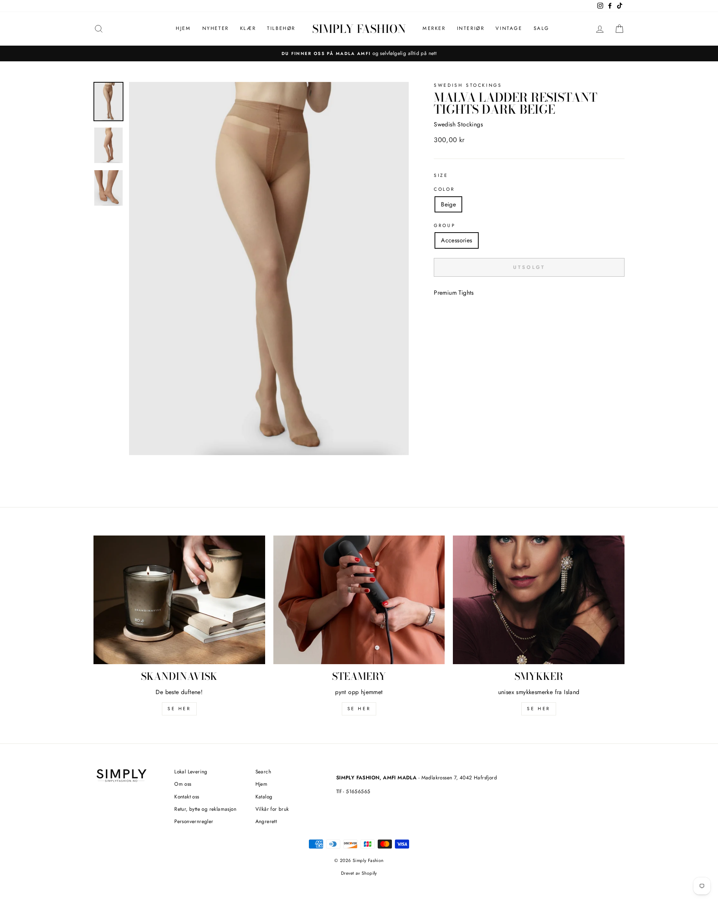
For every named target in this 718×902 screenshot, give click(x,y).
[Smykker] (539, 600)
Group (444, 225)
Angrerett (266, 821)
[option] (359, 53)
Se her (359, 708)
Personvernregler (193, 821)
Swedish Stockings (468, 85)
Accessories (456, 240)
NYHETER (215, 28)
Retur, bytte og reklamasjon (205, 809)
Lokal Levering (191, 771)
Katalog (264, 796)
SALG (541, 28)
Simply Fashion (359, 28)
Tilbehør (281, 28)
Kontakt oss (186, 796)
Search (263, 771)
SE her (179, 708)
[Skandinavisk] (179, 600)
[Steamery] (359, 600)
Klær (248, 28)
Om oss (182, 784)
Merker (434, 28)
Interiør (471, 28)
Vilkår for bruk (272, 809)
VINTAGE (508, 28)
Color (444, 189)
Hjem (183, 28)
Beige (448, 204)
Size (441, 175)
